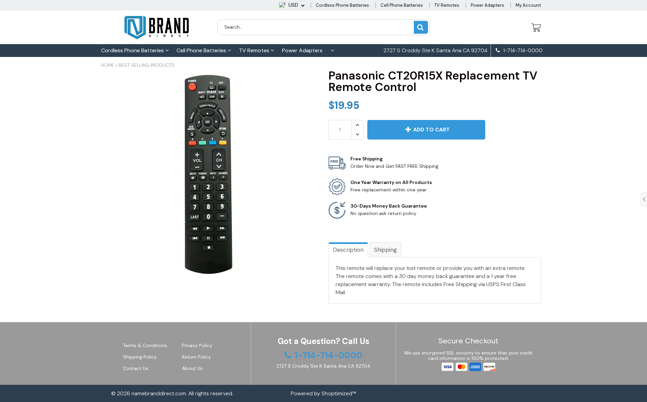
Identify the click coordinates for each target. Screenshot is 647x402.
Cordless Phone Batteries (342, 5)
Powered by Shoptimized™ (323, 393)
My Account (528, 5)
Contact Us (135, 368)
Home (107, 65)
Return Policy (196, 357)
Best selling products (147, 65)
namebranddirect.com (158, 393)
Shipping (385, 249)
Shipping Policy (140, 357)
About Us (192, 368)
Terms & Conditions (145, 345)
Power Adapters (487, 5)
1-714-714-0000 (522, 51)
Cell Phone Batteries (401, 5)
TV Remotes (446, 5)
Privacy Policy (197, 345)
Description (348, 249)
